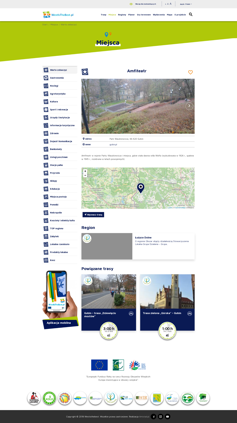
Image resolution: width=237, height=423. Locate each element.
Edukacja (55, 189)
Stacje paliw (56, 165)
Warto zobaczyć (69, 24)
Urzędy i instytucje (60, 117)
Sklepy (53, 181)
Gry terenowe (144, 14)
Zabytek (54, 236)
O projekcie (180, 14)
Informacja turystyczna (62, 125)
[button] (189, 106)
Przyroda (55, 173)
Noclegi (54, 86)
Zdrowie (54, 133)
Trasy (103, 14)
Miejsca (112, 14)
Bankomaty (56, 149)
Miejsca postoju (58, 196)
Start (44, 24)
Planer (131, 14)
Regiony (122, 14)
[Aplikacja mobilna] (59, 295)
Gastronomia (57, 78)
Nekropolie (56, 212)
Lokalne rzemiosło (59, 244)
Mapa (169, 14)
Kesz (52, 260)
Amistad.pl (144, 416)
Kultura (54, 101)
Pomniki (54, 204)
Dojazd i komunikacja (61, 141)
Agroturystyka (57, 93)
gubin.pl (113, 144)
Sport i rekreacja (59, 109)
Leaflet (170, 207)
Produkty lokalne (59, 252)
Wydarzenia (159, 14)
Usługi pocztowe (59, 157)
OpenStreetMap (180, 207)
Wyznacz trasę (94, 214)
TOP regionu (56, 228)
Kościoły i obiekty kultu (62, 220)
